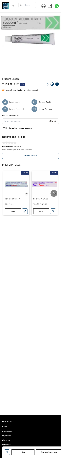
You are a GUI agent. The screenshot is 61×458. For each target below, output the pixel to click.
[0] (50, 6)
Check (53, 121)
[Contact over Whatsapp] (57, 6)
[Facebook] (57, 84)
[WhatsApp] (52, 84)
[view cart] (50, 6)
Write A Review (30, 156)
